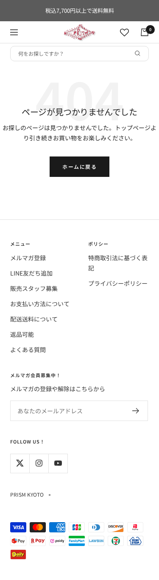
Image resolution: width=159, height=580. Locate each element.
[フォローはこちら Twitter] (19, 463)
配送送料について (34, 319)
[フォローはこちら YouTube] (57, 463)
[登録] (135, 411)
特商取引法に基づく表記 (118, 262)
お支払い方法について (40, 303)
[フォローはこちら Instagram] (38, 463)
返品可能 (22, 334)
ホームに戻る (79, 166)
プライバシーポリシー (118, 283)
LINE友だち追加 (31, 273)
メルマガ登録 (28, 257)
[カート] (144, 32)
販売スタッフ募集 (34, 288)
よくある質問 (28, 349)
